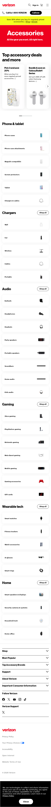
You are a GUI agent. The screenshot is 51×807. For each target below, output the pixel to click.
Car (6, 238)
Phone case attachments (15, 148)
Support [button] (6, 671)
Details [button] (34, 22)
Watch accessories (12, 544)
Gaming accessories (13, 481)
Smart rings (9, 571)
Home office (9, 634)
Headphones (10, 314)
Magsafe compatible (13, 161)
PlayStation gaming (13, 429)
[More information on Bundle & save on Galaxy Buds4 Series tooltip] (36, 81)
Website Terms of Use (11, 762)
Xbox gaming (10, 416)
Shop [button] (4, 651)
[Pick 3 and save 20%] (13, 86)
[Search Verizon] (30, 5)
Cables (7, 264)
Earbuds (8, 301)
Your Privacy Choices (11, 743)
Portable (8, 277)
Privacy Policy (8, 737)
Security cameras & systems (16, 608)
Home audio (10, 379)
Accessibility (7, 749)
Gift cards (9, 494)
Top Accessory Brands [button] (13, 665)
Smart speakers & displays (15, 594)
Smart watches (11, 518)
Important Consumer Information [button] (19, 685)
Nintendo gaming (12, 442)
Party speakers (11, 340)
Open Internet (8, 755)
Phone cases (10, 135)
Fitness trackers (11, 531)
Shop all (43, 213)
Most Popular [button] (9, 658)
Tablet (7, 188)
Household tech (11, 621)
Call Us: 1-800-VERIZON (16, 13)
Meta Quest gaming (12, 455)
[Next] (48, 86)
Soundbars (9, 366)
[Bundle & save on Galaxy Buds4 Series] (38, 86)
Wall (6, 225)
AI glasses (9, 557)
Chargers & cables (12, 201)
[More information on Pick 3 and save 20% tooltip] (15, 79)
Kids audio (9, 392)
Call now (35, 13)
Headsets (8, 327)
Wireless (8, 251)
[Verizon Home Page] (8, 5)
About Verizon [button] (9, 678)
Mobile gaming (11, 468)
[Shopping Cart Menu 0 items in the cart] (41, 5)
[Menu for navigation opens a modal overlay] (47, 5)
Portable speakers (12, 353)
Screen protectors (12, 174)
